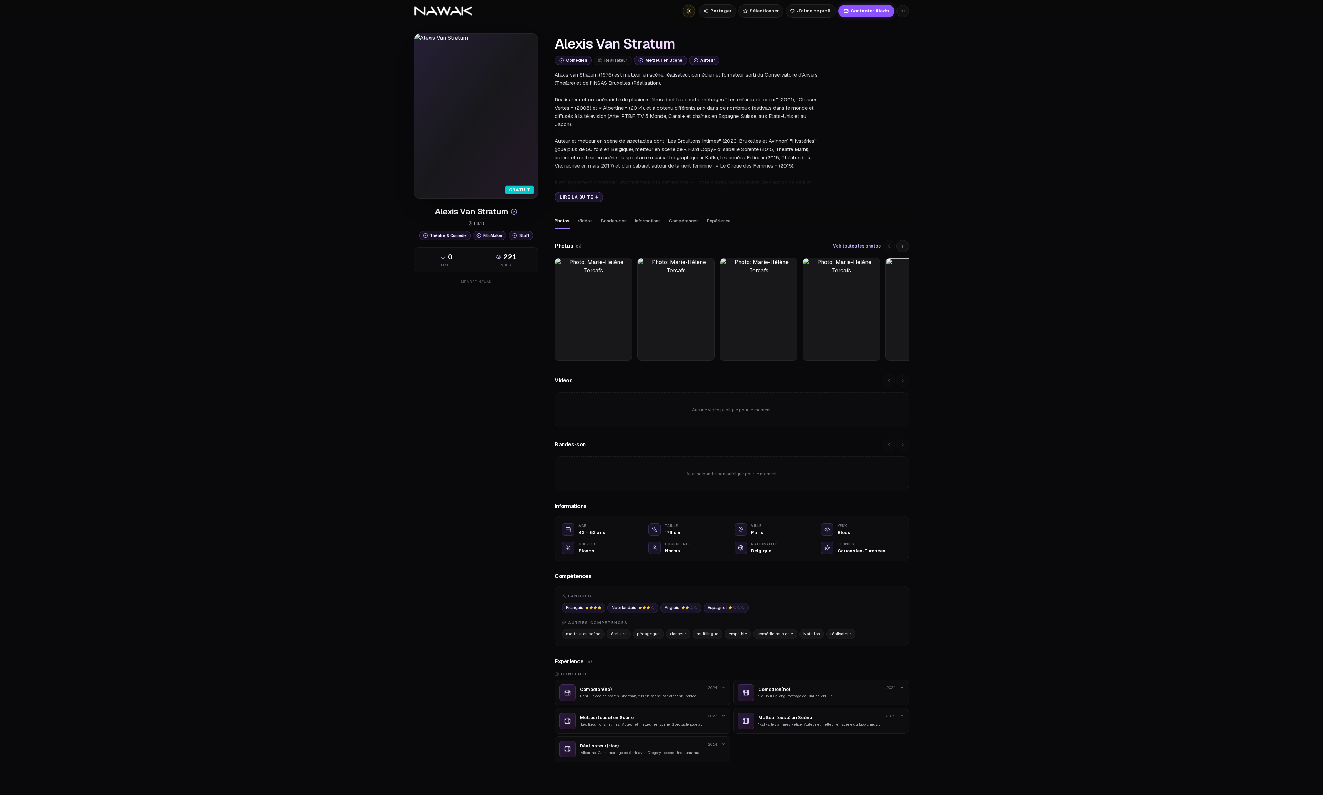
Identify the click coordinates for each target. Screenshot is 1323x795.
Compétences (684, 221)
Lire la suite (579, 197)
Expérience (719, 221)
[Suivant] (902, 246)
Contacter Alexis (870, 11)
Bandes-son (614, 221)
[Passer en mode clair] (689, 11)
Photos (562, 221)
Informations (648, 221)
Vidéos (585, 221)
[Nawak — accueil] (443, 11)
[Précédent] (889, 246)
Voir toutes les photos (857, 246)
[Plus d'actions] (902, 11)
